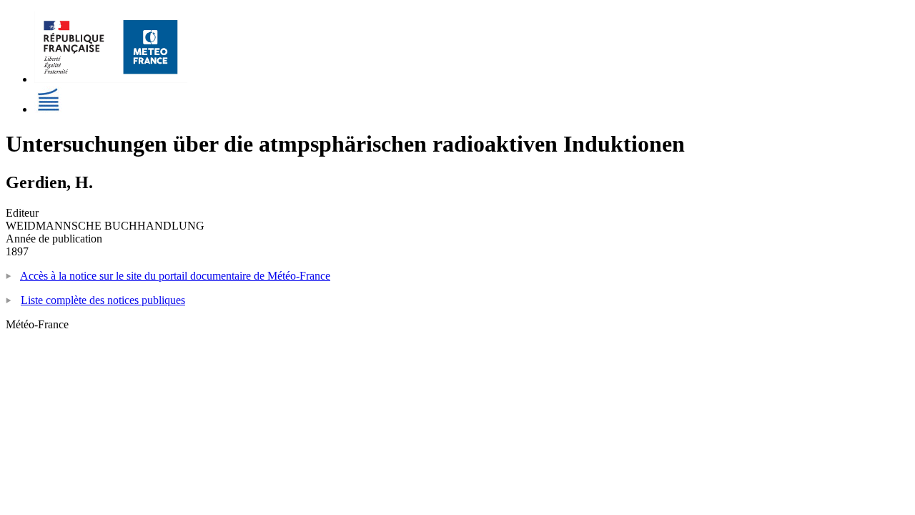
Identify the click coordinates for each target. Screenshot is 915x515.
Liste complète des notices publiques (103, 300)
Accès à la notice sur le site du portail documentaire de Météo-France (175, 276)
